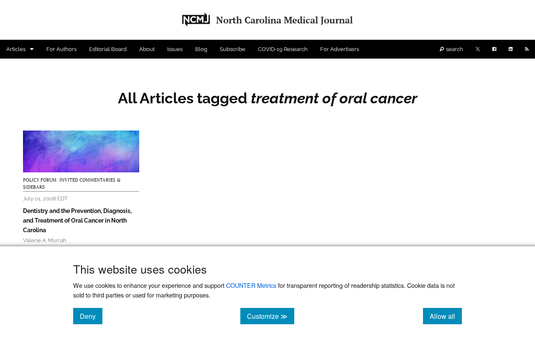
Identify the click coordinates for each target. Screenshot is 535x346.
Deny (91, 316)
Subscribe (232, 49)
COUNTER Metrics (251, 285)
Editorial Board (108, 49)
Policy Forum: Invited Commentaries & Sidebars (72, 183)
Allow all (446, 316)
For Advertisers (339, 49)
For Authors (61, 49)
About (147, 49)
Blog (201, 49)
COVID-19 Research (283, 49)
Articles (15, 49)
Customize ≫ (270, 316)
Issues (175, 49)
